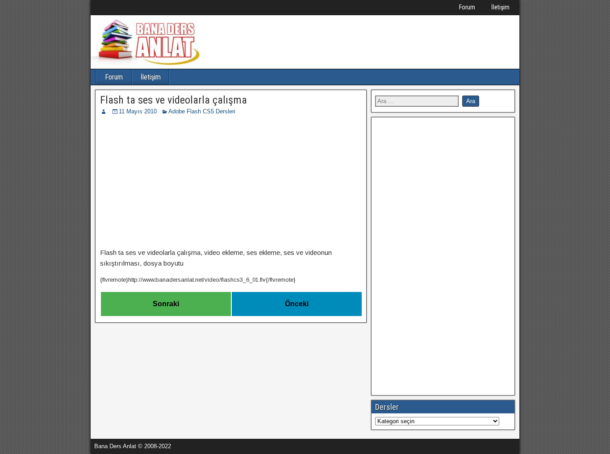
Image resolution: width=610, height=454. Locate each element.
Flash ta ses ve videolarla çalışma (173, 100)
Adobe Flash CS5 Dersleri (201, 111)
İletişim (500, 7)
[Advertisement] (231, 183)
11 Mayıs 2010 (138, 111)
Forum (467, 7)
